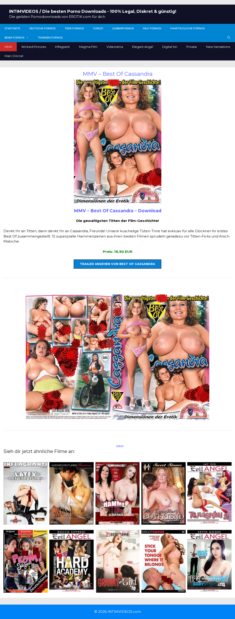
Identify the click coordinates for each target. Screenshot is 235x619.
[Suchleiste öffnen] (229, 37)
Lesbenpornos (123, 28)
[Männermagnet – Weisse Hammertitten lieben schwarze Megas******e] (117, 522)
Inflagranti (62, 47)
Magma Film (88, 47)
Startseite (12, 28)
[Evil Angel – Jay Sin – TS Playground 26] (209, 522)
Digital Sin (169, 47)
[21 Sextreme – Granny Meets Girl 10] (117, 590)
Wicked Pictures (33, 47)
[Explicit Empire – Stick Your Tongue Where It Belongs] (163, 590)
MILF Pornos (152, 28)
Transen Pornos (50, 37)
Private (191, 47)
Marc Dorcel (14, 56)
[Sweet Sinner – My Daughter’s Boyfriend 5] (163, 522)
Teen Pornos (74, 28)
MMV (8, 47)
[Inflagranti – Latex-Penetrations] (25, 522)
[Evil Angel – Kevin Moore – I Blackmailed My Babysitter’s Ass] (209, 590)
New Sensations (218, 47)
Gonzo (98, 28)
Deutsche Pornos (42, 28)
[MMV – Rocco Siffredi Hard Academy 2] (71, 590)
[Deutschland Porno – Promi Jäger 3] (25, 590)
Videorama (114, 47)
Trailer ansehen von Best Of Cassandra (117, 264)
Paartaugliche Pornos (187, 28)
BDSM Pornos (14, 37)
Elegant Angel (142, 47)
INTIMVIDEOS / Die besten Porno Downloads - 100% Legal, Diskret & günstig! (92, 11)
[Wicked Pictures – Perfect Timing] (71, 522)
